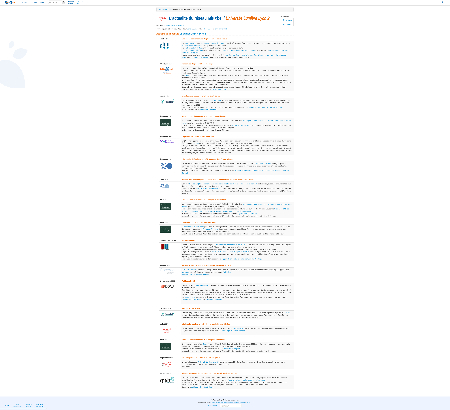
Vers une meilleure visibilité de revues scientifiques (246, 380)
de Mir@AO (287, 24)
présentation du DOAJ (213, 299)
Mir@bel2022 (227, 272)
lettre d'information (222, 29)
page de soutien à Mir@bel (241, 125)
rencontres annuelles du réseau (212, 43)
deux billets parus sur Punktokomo (208, 188)
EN (78, 1)
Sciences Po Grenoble (227, 402)
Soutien (34, 2)
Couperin (206, 344)
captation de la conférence (194, 227)
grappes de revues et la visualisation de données (238, 50)
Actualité (168, 9)
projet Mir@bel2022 (202, 285)
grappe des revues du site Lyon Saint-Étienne (266, 107)
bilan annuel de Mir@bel (194, 50)
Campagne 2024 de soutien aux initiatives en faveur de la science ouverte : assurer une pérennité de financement (235, 210)
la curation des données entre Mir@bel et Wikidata (230, 252)
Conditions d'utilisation (39, 405)
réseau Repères (190, 270)
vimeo (196, 29)
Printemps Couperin (210, 229)
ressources (186, 272)
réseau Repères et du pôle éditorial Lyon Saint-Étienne (243, 55)
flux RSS (207, 29)
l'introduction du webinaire (191, 299)
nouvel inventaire (215, 100)
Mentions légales (29, 405)
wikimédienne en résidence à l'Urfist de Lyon (230, 245)
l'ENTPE (249, 402)
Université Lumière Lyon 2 (193, 33)
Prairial (287, 312)
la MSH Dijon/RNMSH (239, 402)
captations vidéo (191, 43)
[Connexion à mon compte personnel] (442, 2)
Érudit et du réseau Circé (200, 57)
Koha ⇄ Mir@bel (237, 328)
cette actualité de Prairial (208, 109)
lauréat (196, 143)
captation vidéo (189, 297)
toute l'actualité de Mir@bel (174, 25)
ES (78, 3)
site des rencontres (219, 89)
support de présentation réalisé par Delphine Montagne (242, 259)
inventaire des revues (263, 163)
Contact (6, 405)
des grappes (287, 20)
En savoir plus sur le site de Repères (195, 274)
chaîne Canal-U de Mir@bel (192, 45)
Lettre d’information (17, 405)
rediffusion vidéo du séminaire (202, 387)
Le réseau (24, 2)
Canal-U (190, 29)
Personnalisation (212, 405)
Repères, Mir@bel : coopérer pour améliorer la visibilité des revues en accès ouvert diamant (223, 184)
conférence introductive (193, 48)
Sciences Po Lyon (215, 402)
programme (188, 75)
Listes (42, 2)
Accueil (161, 9)
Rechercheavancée (71, 2)
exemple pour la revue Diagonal (233, 330)
